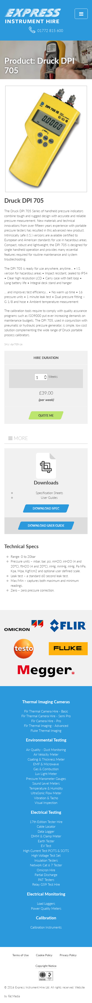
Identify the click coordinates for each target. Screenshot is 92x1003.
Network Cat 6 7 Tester (46, 865)
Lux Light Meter (46, 773)
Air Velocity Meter (46, 754)
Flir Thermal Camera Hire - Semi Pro (46, 716)
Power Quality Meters (46, 908)
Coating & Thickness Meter (46, 759)
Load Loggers (46, 903)
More (21, 438)
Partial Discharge (46, 874)
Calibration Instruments (46, 927)
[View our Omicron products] (23, 625)
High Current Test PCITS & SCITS (46, 850)
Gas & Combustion (46, 769)
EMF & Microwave (46, 764)
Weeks (53, 376)
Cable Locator (46, 826)
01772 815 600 (50, 30)
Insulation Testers (46, 860)
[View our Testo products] (24, 648)
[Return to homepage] (32, 15)
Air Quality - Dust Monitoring (46, 749)
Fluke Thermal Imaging (46, 730)
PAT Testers (46, 879)
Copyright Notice (46, 966)
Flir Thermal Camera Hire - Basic (46, 711)
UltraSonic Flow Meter (46, 793)
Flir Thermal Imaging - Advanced (46, 725)
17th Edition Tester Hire (46, 821)
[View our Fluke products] (68, 648)
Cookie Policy (44, 955)
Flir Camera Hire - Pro (46, 721)
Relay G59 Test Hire (46, 884)
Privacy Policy (68, 955)
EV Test (46, 845)
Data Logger (46, 831)
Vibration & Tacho (46, 798)
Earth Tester (46, 841)
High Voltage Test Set (46, 855)
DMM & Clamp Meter (46, 836)
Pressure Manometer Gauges (46, 778)
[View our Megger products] (46, 670)
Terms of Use (20, 955)
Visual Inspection (46, 802)
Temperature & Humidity (46, 788)
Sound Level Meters (46, 783)
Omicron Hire (46, 870)
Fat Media (14, 996)
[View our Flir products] (68, 625)
